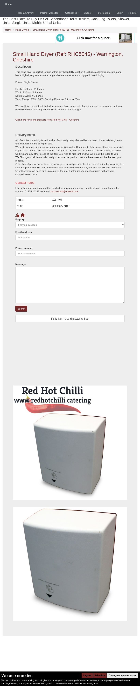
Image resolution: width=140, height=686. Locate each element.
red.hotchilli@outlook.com (65, 191)
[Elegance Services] (95, 37)
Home (8, 4)
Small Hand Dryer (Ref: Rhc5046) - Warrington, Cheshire (63, 29)
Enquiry (19, 219)
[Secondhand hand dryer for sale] (70, 564)
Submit (21, 308)
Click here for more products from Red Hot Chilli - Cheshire (47, 119)
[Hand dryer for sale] (70, 443)
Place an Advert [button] (25, 12)
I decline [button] (100, 675)
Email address (23, 232)
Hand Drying (22, 29)
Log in (120, 12)
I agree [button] (87, 675)
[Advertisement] (70, 358)
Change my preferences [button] (123, 675)
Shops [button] (87, 12)
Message (20, 264)
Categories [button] (71, 12)
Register (132, 12)
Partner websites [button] (49, 12)
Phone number (23, 248)
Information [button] (103, 12)
